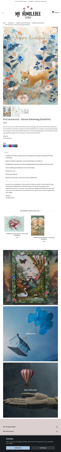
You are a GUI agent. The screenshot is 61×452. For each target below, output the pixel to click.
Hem (4, 23)
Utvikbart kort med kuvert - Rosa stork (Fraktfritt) (17, 234)
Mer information (8, 431)
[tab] (6, 151)
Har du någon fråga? (9, 427)
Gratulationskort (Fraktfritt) (23, 23)
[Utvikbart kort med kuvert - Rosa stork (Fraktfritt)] (17, 224)
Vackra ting (11, 23)
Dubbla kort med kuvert (38, 23)
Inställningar (43, 447)
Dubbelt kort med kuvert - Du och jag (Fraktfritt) (44, 238)
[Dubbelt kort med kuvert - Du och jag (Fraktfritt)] (44, 226)
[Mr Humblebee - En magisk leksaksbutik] (28, 13)
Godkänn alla (18, 447)
